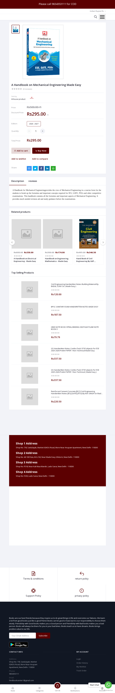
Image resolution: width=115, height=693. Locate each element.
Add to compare (40, 158)
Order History (82, 663)
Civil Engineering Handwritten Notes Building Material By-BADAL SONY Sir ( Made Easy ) (75, 285)
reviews (32, 181)
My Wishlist (81, 666)
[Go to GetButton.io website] (108, 690)
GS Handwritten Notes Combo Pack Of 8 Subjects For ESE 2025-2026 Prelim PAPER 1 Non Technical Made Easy (75, 349)
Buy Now (41, 150)
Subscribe (43, 635)
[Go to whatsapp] (108, 684)
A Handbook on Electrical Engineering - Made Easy (25, 259)
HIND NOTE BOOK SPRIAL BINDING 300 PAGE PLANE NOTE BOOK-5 (75, 328)
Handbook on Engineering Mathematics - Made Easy (56, 259)
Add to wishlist (19, 158)
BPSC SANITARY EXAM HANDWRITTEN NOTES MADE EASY (74, 307)
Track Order (81, 670)
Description (17, 181)
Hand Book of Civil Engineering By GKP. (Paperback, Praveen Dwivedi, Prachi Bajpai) (86, 259)
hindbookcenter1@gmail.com (21, 680)
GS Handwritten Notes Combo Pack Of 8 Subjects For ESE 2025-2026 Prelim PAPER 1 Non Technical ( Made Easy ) (75, 371)
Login (78, 659)
